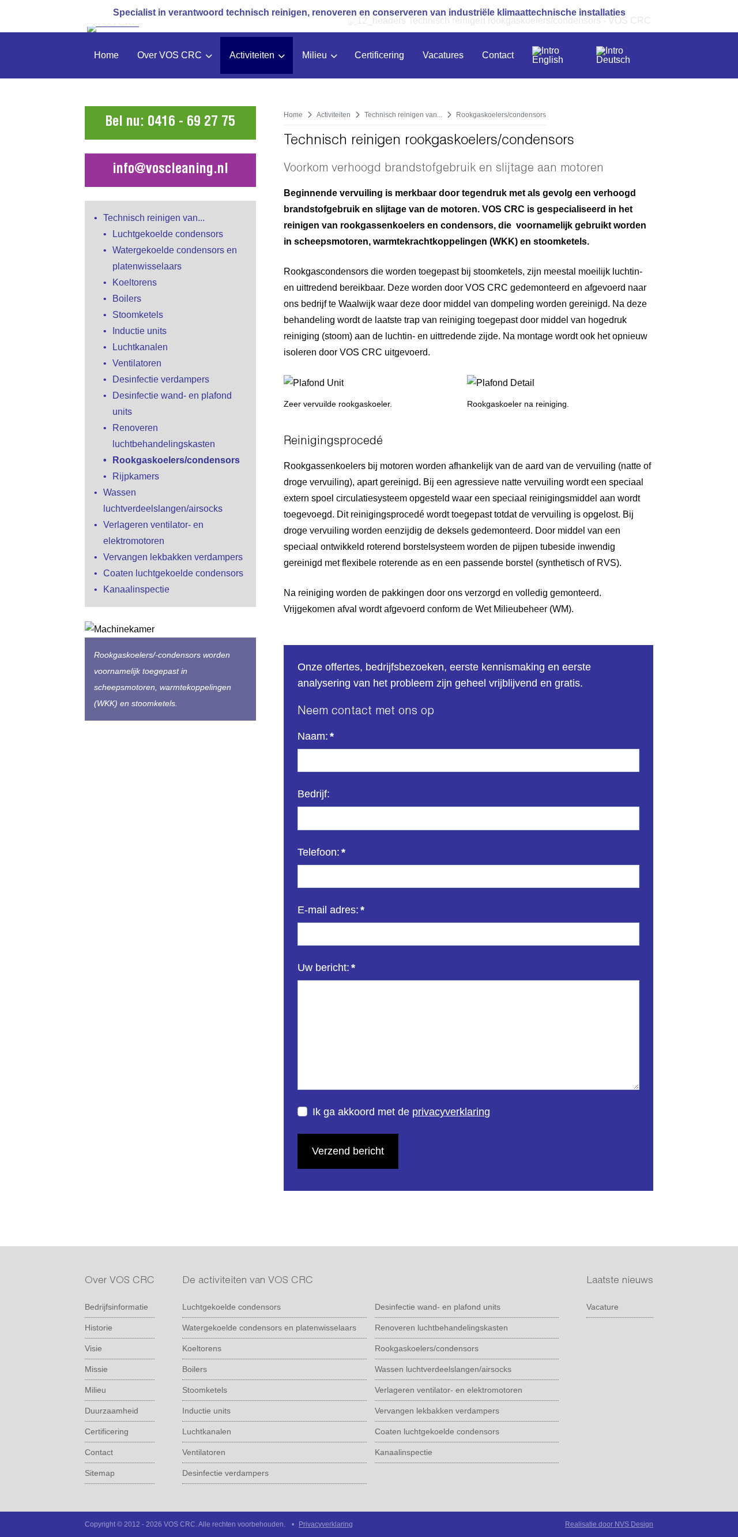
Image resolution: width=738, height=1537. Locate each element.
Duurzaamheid (111, 1410)
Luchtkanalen (140, 347)
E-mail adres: (331, 910)
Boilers (126, 298)
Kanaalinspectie (136, 589)
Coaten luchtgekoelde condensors (173, 573)
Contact (498, 55)
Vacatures (443, 55)
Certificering (379, 55)
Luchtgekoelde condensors (167, 234)
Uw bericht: (326, 967)
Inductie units (139, 331)
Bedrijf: (314, 794)
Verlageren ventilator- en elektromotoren (448, 1389)
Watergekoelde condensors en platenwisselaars (269, 1327)
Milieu (314, 55)
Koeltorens (134, 282)
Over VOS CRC (169, 55)
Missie (96, 1369)
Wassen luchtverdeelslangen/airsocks (443, 1369)
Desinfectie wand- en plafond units (437, 1306)
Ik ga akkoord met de (401, 1112)
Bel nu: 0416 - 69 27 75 (170, 123)
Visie (93, 1348)
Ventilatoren (136, 363)
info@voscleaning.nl (170, 170)
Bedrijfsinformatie (116, 1306)
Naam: (316, 736)
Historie (98, 1327)
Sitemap (100, 1473)
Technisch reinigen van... (154, 218)
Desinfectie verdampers (160, 379)
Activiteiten (251, 55)
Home (106, 55)
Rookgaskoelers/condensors (176, 460)
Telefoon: (321, 852)
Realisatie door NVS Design (609, 1524)
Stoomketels (137, 315)
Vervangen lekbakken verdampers (173, 557)
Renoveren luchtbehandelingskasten (441, 1327)
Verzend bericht (348, 1151)
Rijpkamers (135, 476)
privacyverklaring (451, 1112)
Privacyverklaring (326, 1524)
